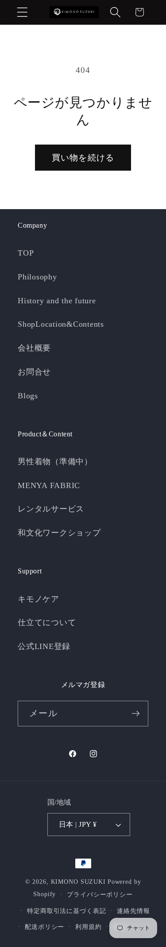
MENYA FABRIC (49, 485)
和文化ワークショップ (59, 532)
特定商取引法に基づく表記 (66, 911)
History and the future (57, 300)
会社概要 (34, 348)
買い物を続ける (83, 157)
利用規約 (88, 927)
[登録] (136, 713)
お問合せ (34, 371)
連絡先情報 (133, 911)
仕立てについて (47, 622)
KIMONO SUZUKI (78, 881)
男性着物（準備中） (55, 461)
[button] (22, 12)
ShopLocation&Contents (61, 324)
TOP (26, 252)
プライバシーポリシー (100, 894)
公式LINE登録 (44, 646)
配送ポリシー (44, 927)
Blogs (28, 395)
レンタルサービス (51, 508)
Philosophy (37, 276)
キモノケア (38, 599)
